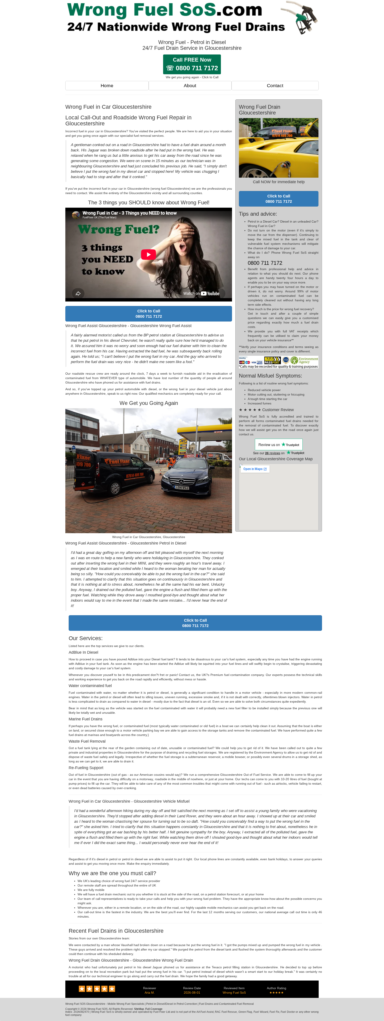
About (190, 85)
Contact (275, 85)
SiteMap (139, 1009)
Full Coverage (153, 1009)
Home (107, 85)
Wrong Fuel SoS (234, 992)
